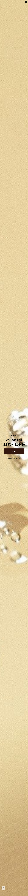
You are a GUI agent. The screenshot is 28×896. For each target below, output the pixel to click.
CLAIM (14, 451)
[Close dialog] (26, 2)
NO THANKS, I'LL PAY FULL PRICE (14, 458)
